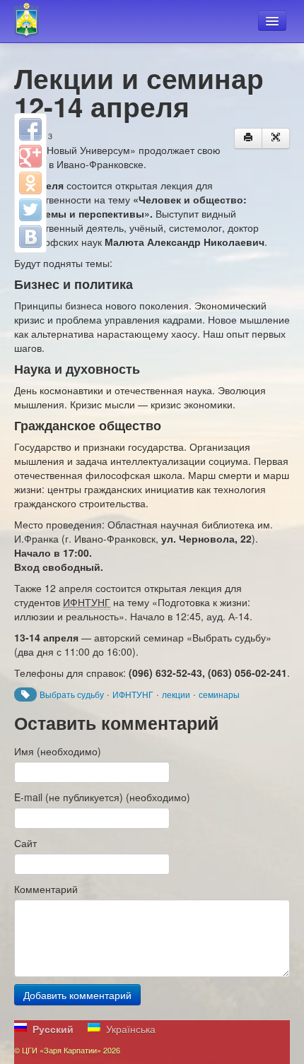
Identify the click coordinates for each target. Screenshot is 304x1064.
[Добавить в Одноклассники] (30, 183)
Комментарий (46, 889)
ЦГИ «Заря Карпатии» (33, 21)
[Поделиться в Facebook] (30, 129)
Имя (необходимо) (57, 751)
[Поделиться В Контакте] (30, 236)
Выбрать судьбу (72, 694)
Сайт (25, 843)
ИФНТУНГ (132, 694)
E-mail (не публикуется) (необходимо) (102, 797)
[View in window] (276, 138)
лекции (176, 694)
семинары (219, 694)
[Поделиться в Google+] (30, 156)
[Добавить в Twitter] (30, 210)
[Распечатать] (248, 138)
